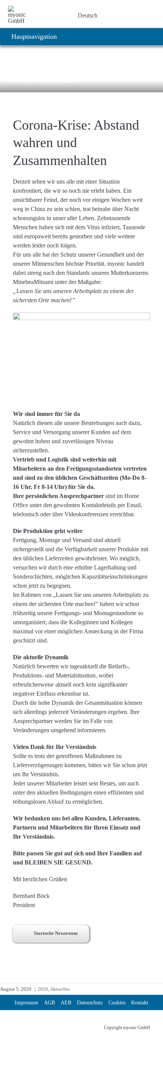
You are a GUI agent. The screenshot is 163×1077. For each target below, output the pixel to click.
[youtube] (43, 1024)
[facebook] (57, 1024)
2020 (43, 989)
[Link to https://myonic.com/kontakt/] (61, 15)
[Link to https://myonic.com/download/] (51, 15)
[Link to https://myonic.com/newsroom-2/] (41, 15)
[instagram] (30, 1024)
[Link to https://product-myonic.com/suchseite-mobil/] (71, 15)
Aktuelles (60, 989)
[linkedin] (16, 1024)
